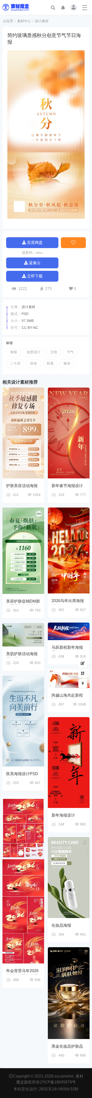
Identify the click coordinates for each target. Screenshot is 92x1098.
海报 (13, 352)
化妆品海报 (61, 925)
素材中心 (24, 21)
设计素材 (42, 21)
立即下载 (35, 276)
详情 (26, 427)
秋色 (33, 363)
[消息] (63, 8)
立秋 (53, 352)
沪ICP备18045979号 (58, 1082)
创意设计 (33, 352)
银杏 (67, 363)
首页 (9, 21)
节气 (70, 352)
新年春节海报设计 (67, 486)
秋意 (50, 363)
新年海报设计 (63, 815)
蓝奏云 (35, 263)
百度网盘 (35, 242)
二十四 (15, 363)
